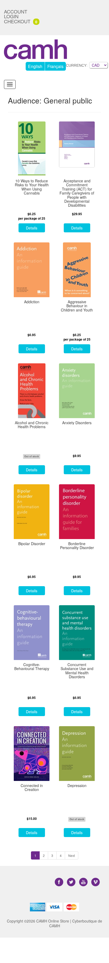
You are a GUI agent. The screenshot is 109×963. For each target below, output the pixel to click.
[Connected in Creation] (31, 753)
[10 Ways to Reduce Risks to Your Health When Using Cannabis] (31, 148)
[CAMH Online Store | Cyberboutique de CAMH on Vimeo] (95, 882)
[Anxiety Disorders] (77, 390)
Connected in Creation (32, 788)
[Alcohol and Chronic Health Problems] (31, 390)
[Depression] (77, 753)
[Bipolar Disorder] (31, 511)
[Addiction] (31, 269)
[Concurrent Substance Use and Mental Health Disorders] (77, 632)
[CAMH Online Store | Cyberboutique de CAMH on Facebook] (59, 882)
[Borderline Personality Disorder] (77, 511)
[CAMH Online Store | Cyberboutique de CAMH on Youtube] (84, 882)
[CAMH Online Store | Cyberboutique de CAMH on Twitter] (72, 882)
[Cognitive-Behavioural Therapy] (31, 632)
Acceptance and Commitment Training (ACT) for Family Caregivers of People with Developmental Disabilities (77, 193)
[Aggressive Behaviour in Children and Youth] (77, 269)
